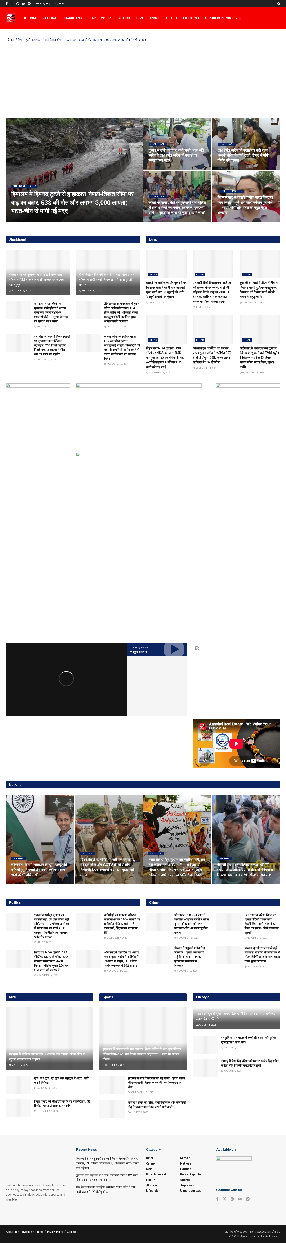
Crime (139, 18)
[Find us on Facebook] (7, 3)
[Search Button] (278, 3)
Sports (155, 18)
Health (172, 18)
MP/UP (105, 18)
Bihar (91, 18)
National (50, 18)
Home (33, 18)
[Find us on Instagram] (17, 3)
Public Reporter (223, 18)
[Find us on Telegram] (29, 3)
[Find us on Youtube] (23, 3)
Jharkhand (72, 18)
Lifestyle (191, 18)
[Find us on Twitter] (11, 3)
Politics (122, 18)
